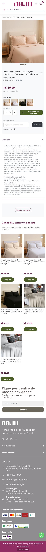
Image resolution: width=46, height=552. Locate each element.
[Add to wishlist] (41, 73)
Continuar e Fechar (23, 549)
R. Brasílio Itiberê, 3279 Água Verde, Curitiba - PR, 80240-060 (23, 468)
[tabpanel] (23, 41)
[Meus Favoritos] (35, 4)
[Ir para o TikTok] (7, 439)
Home (4, 17)
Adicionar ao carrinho (33, 112)
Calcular (37, 125)
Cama (9, 17)
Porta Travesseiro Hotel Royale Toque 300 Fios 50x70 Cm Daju (11, 262)
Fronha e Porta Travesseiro (22, 17)
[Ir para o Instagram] (3, 439)
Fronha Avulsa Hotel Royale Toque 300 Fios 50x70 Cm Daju (33, 311)
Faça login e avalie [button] (23, 210)
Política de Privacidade (22, 546)
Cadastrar (23, 410)
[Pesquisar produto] (4, 10)
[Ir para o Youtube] (11, 439)
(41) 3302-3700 (14, 475)
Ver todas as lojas (15, 484)
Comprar (7, 280)
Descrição (6, 140)
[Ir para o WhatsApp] (16, 439)
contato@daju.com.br (17, 479)
